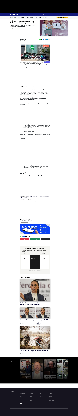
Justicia (31, 17)
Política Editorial (40, 410)
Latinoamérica (39, 14)
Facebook (31, 393)
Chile (31, 14)
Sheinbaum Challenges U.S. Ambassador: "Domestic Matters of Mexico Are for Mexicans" (27, 321)
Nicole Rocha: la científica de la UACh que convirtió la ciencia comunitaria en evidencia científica (34, 351)
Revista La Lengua (52, 400)
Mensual (43, 253)
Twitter (31, 396)
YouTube (46, 239)
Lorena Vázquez (23, 39)
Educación (52, 405)
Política (11, 17)
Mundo (29, 14)
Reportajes (51, 399)
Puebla (17, 28)
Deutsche (47, 14)
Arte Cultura (45, 17)
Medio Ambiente (17, 17)
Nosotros (36, 410)
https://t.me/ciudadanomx (26, 220)
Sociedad (39, 17)
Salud (39, 405)
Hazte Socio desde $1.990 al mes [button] (62, 17)
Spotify (31, 400)
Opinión (52, 14)
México (34, 14)
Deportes (64, 405)
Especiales (45, 405)
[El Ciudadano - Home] (14, 14)
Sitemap (58, 410)
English (43, 14)
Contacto (21, 397)
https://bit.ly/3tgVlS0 (25, 219)
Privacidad (21, 399)
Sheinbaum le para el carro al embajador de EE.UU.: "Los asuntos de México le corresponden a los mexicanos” (35, 303)
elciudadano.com (24, 221)
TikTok (31, 399)
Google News (24, 239)
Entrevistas (56, 14)
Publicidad (21, 396)
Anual (47, 253)
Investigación (61, 14)
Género (35, 17)
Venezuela (41, 396)
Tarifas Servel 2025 (54, 410)
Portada (50, 393)
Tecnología (61, 405)
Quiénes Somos (22, 393)
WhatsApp (35, 239)
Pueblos (27, 17)
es (65, 410)
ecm (20, 28)
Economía (23, 17)
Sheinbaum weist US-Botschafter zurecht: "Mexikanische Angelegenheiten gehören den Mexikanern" (42, 321)
